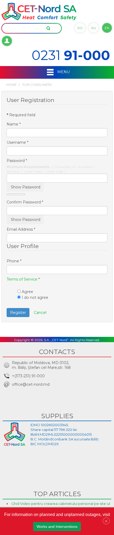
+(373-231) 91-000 (28, 376)
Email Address (21, 229)
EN (107, 28)
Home (11, 85)
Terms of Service (22, 279)
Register (18, 312)
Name (14, 124)
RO (80, 28)
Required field (21, 115)
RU (93, 28)
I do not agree (35, 297)
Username (17, 142)
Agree (27, 291)
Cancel (40, 312)
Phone (14, 261)
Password (17, 160)
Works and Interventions (57, 526)
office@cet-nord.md (31, 384)
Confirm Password (25, 202)
